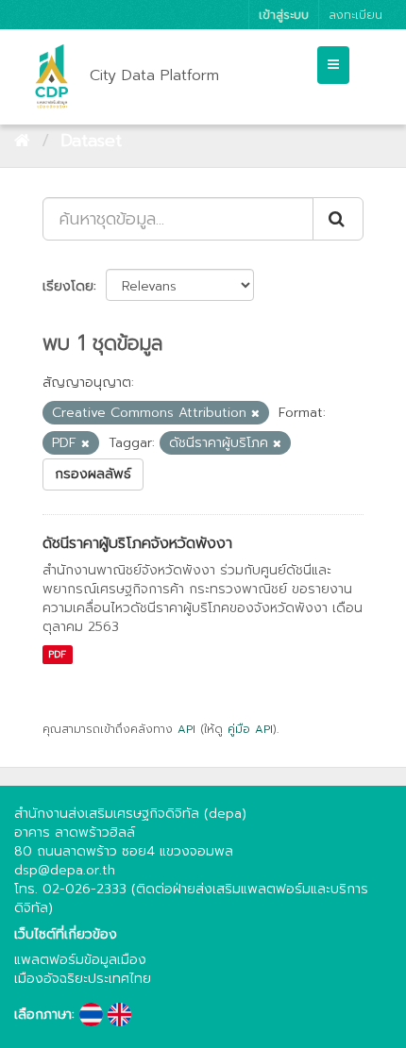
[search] (338, 219)
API (186, 729)
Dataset (91, 140)
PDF (57, 654)
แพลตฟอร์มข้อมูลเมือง (80, 960)
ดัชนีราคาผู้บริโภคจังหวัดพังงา (137, 543)
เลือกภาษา (43, 1015)
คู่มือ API (250, 729)
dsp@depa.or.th (64, 870)
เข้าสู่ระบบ (284, 15)
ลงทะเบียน (355, 15)
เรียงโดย (67, 286)
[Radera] (255, 414)
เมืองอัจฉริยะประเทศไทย (82, 979)
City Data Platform (154, 75)
